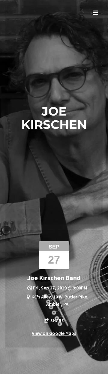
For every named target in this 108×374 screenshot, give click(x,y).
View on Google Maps (54, 333)
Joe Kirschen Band (54, 278)
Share (57, 320)
